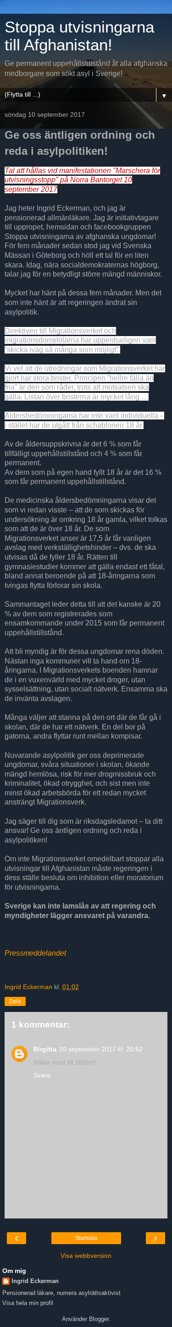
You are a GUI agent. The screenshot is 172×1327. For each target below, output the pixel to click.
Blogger (99, 1319)
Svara (41, 1075)
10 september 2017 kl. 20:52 (101, 1049)
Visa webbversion (86, 1255)
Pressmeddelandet (35, 953)
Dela (15, 1001)
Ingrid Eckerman (35, 1281)
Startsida (86, 1238)
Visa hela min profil (27, 1303)
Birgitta (44, 1049)
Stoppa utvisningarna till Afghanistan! (79, 36)
